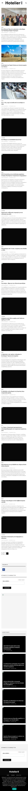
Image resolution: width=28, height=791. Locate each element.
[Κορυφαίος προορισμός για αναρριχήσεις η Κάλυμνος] (14, 524)
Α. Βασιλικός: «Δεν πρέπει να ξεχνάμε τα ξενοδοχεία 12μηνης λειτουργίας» (11, 355)
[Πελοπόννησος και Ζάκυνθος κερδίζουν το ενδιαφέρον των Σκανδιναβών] (14, 715)
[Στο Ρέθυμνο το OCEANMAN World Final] (14, 127)
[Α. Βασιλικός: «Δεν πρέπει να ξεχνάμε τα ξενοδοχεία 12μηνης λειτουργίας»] (14, 342)
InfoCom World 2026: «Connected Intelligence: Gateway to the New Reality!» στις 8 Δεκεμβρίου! (13, 683)
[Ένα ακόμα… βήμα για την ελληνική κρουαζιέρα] (14, 271)
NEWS (2, 27)
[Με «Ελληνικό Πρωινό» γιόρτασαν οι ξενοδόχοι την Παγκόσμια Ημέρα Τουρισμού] (14, 17)
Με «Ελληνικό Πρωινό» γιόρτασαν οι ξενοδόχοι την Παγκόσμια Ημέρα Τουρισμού (13, 29)
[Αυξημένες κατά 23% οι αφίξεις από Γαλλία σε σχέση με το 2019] (14, 306)
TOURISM (12, 775)
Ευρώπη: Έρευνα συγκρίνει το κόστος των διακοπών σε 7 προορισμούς (13, 736)
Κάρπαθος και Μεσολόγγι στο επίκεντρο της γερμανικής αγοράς (13, 701)
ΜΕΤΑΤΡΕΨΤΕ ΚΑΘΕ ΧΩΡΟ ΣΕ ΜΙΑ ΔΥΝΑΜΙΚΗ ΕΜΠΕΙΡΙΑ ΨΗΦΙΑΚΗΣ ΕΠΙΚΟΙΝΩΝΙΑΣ (11, 647)
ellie (4, 650)
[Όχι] (26, 783)
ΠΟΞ (2, 425)
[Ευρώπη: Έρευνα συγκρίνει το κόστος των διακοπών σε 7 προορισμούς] (14, 733)
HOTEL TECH (18, 775)
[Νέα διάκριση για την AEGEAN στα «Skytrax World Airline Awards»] (14, 452)
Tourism (3, 210)
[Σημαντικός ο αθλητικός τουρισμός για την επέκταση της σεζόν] (14, 200)
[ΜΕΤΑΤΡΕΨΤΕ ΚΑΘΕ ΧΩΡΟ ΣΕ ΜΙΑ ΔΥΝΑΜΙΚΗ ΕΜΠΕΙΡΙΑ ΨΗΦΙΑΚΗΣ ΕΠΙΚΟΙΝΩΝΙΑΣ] (14, 644)
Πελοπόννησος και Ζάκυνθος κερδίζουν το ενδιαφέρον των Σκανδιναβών (14, 719)
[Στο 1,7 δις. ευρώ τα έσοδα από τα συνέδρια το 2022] (14, 90)
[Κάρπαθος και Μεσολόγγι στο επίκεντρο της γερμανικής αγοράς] (14, 697)
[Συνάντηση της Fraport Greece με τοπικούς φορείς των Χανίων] (14, 53)
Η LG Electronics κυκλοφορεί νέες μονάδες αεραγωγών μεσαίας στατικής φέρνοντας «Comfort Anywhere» (13, 665)
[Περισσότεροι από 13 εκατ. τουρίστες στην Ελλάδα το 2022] (14, 236)
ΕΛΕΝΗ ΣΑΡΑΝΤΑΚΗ (4, 32)
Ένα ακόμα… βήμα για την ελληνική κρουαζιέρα (13, 283)
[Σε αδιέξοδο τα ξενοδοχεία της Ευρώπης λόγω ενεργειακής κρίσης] (14, 379)
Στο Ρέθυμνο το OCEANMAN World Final (11, 139)
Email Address (6, 581)
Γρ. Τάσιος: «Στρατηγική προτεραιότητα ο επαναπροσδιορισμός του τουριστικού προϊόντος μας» (13, 429)
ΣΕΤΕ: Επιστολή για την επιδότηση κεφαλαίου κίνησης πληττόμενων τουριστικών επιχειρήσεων (13, 174)
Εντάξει (14, 788)
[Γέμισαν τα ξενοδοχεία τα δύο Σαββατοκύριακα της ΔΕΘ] (14, 488)
